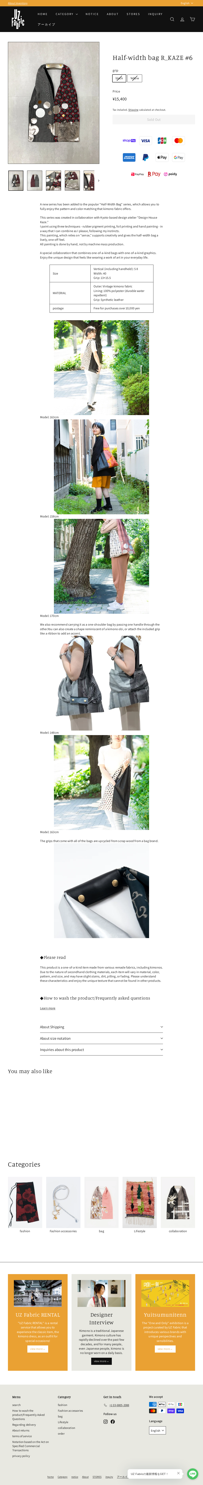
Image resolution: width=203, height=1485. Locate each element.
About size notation (55, 1038)
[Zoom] (53, 103)
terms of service (22, 1436)
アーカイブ (47, 24)
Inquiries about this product (62, 1049)
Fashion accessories (70, 1410)
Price (116, 91)
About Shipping (52, 1026)
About (113, 14)
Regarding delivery (24, 1424)
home (43, 14)
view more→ (37, 1349)
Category (65, 14)
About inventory (17, 3)
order (61, 1433)
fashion (62, 1405)
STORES (133, 14)
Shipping (133, 109)
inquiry (155, 14)
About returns (20, 1430)
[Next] (96, 180)
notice (92, 14)
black (119, 78)
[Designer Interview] (101, 1293)
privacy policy (21, 1456)
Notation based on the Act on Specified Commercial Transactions (30, 1446)
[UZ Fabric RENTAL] (38, 1293)
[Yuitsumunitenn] (165, 1293)
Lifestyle (63, 1422)
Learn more (48, 1008)
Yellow (134, 78)
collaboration (66, 1428)
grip (115, 70)
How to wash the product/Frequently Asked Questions (28, 1415)
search (16, 1405)
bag (60, 1416)
